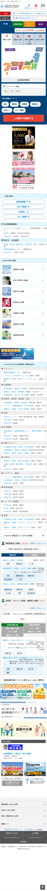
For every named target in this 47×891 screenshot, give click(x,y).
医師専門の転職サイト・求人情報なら (23, 829)
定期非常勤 (17, 24)
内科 (5, 104)
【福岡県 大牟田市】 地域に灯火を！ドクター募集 (17, 756)
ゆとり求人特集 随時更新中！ (26, 18)
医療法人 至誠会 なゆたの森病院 (16, 409)
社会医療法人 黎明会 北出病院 (15, 403)
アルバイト (29, 24)
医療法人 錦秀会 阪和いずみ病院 (16, 453)
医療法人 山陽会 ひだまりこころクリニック (20, 522)
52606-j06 (7, 494)
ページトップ (40, 887)
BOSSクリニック (10, 417)
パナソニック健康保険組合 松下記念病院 (19, 406)
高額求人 (35, 104)
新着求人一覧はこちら (38, 543)
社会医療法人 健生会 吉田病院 (15, 388)
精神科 (14, 104)
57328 (6, 233)
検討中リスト (29, 8)
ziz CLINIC (7, 420)
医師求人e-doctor (12, 833)
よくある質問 (35, 781)
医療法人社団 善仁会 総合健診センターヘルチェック (22, 658)
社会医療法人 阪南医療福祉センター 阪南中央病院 (23, 431)
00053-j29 (7, 483)
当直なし (7, 110)
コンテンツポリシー (35, 837)
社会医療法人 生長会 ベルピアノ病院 (17, 568)
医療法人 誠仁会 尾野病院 (14, 392)
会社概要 (35, 833)
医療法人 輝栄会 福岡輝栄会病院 (15, 584)
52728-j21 (7, 505)
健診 (41, 24)
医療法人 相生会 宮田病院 (13, 560)
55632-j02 (7, 436)
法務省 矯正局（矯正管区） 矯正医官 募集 (20, 244)
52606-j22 (7, 497)
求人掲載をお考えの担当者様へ (12, 778)
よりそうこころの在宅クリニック (15, 228)
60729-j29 (7, 252)
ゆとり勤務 (19, 110)
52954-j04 (7, 236)
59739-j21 (7, 511)
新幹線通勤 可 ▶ (23, 202)
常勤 (6, 24)
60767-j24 (7, 469)
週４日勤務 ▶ (23, 207)
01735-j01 (7, 439)
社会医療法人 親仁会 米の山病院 (16, 395)
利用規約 (23, 842)
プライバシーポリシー (12, 837)
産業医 (24, 104)
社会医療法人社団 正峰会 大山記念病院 (19, 447)
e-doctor (10, 6)
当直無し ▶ (23, 212)
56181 (6, 508)
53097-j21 (7, 491)
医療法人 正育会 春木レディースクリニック (20, 379)
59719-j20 (7, 423)
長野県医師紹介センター (12, 249)
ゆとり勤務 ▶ (23, 217)
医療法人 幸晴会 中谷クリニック (16, 527)
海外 (10, 49)
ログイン (36, 8)
